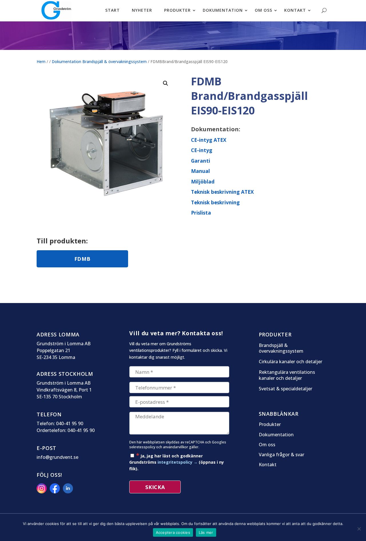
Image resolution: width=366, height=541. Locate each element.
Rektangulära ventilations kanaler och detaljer (287, 375)
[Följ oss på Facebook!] (56, 491)
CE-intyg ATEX (208, 139)
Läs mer (206, 532)
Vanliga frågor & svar (281, 455)
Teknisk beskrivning (215, 202)
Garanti (200, 160)
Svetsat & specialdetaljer (285, 389)
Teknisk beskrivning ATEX (222, 191)
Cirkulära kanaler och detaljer (290, 362)
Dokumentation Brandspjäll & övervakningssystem (99, 61)
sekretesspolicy (142, 447)
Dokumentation (276, 435)
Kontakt (268, 465)
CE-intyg (201, 150)
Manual (200, 170)
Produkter (270, 424)
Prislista (201, 212)
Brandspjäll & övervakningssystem (281, 348)
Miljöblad (202, 181)
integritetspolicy (175, 462)
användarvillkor (175, 447)
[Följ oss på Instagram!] (43, 491)
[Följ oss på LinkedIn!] (69, 491)
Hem (41, 61)
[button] (165, 83)
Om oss (267, 445)
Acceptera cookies (173, 532)
